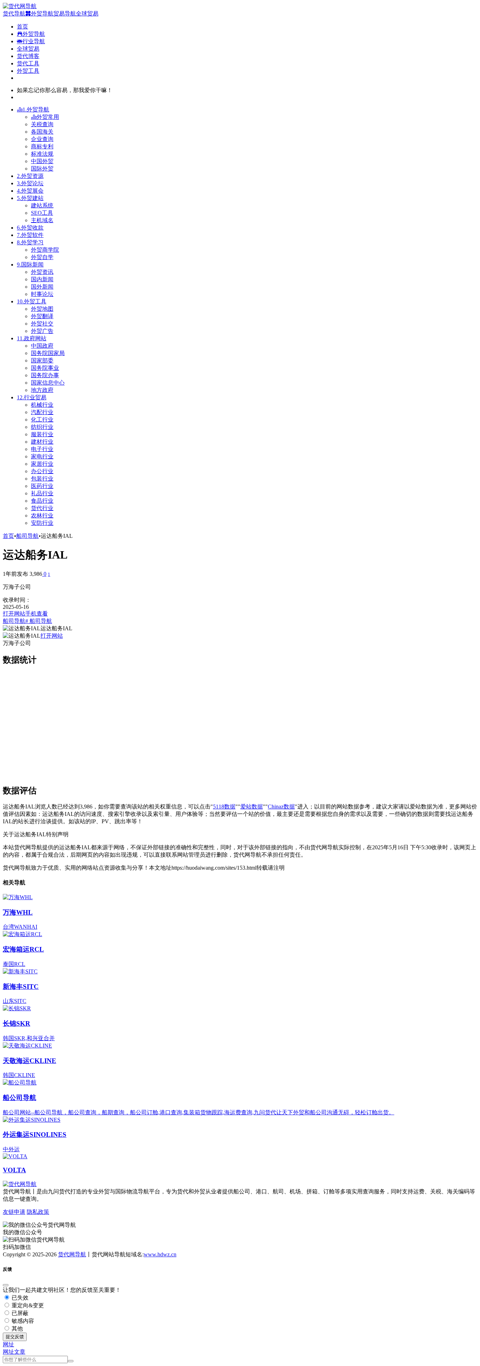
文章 (19, 1352)
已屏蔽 (19, 1313)
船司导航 (27, 536)
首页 (8, 536)
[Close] (5, 1285)
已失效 (19, 1298)
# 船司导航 (38, 621)
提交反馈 (15, 1336)
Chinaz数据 (281, 807)
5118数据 (224, 807)
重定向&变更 (27, 1305)
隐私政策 (38, 1212)
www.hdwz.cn (160, 1254)
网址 (8, 1352)
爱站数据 (251, 807)
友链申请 (14, 1212)
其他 (16, 1329)
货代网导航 (72, 1254)
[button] (8, 1344)
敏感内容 (22, 1321)
